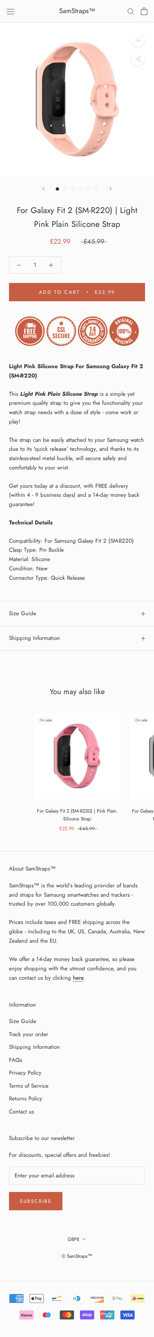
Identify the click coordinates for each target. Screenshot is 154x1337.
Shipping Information (34, 638)
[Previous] (43, 188)
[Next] (111, 188)
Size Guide (22, 613)
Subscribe (36, 1201)
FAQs (15, 1060)
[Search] (130, 11)
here (78, 978)
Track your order (28, 1034)
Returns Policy (25, 1098)
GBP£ (74, 1239)
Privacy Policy (25, 1073)
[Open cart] (144, 11)
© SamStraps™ (77, 1256)
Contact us (21, 1112)
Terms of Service (29, 1086)
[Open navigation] (10, 11)
